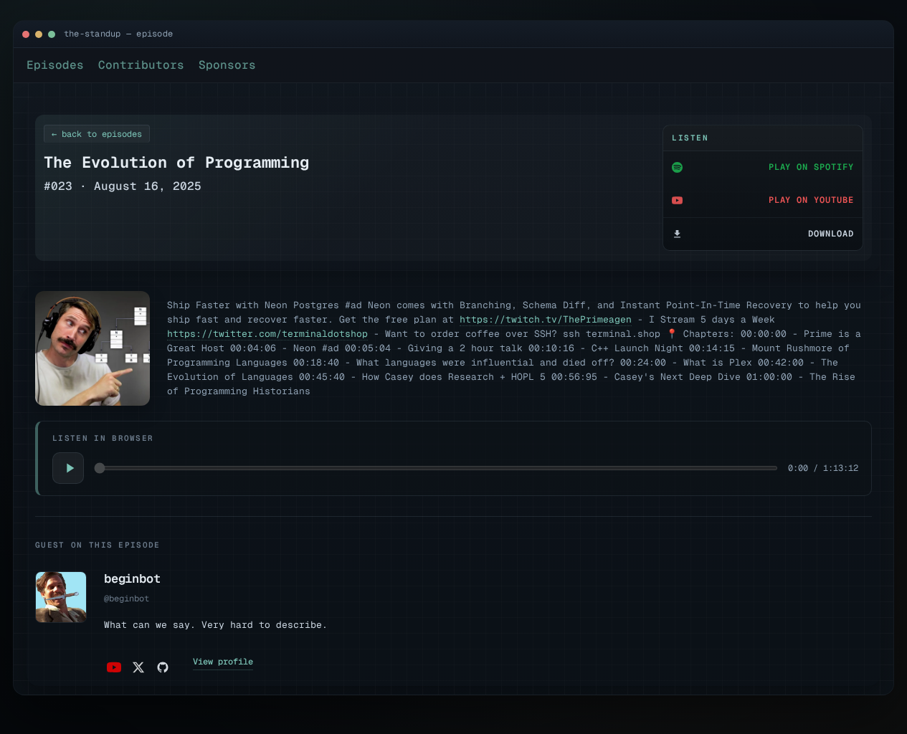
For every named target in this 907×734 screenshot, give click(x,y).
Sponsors (227, 64)
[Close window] (25, 34)
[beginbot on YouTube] (114, 667)
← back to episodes (97, 134)
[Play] (68, 468)
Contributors (141, 64)
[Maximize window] (51, 34)
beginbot (132, 578)
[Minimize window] (38, 34)
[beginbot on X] (138, 667)
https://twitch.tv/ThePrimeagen (546, 319)
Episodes (55, 64)
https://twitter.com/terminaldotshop (267, 334)
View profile (223, 661)
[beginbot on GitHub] (163, 667)
